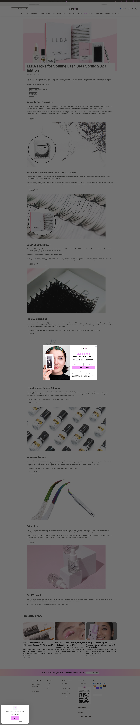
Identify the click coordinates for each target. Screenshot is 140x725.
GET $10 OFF (84, 367)
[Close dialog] (96, 346)
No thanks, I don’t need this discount (83, 371)
